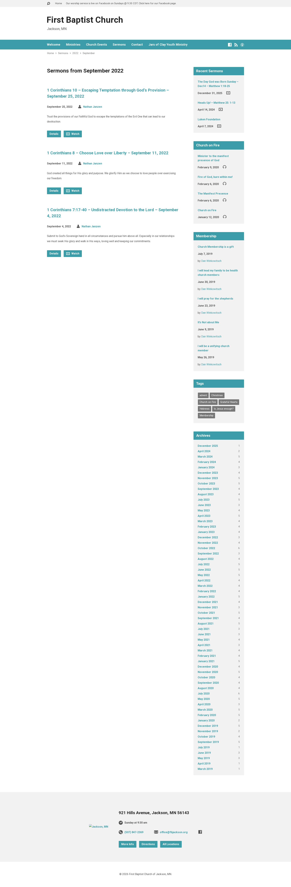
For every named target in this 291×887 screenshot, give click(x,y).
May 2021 (204, 639)
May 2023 (204, 510)
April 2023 (204, 515)
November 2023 (208, 478)
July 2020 (203, 693)
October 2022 (206, 548)
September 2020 (208, 682)
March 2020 (205, 709)
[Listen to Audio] (224, 166)
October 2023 (206, 483)
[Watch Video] (228, 93)
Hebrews (204, 408)
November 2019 (208, 731)
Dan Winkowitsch (211, 261)
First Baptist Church (85, 20)
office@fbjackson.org (174, 832)
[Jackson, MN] (98, 826)
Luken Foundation (209, 119)
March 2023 (205, 521)
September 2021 (208, 618)
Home (58, 3)
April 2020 (204, 704)
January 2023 (206, 532)
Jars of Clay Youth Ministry (168, 44)
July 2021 (203, 629)
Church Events (96, 44)
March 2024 (205, 456)
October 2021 (206, 612)
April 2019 (204, 763)
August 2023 (206, 494)
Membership (206, 415)
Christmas (217, 395)
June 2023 (204, 505)
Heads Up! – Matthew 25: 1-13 (216, 102)
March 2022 (205, 585)
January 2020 (206, 720)
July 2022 (203, 564)
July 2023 (203, 499)
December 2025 (208, 445)
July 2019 (203, 747)
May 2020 (204, 699)
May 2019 (204, 758)
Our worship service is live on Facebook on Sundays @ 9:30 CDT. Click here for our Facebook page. (121, 3)
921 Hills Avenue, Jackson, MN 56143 (154, 812)
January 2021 (206, 661)
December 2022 (208, 537)
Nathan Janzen (92, 106)
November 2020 (208, 672)
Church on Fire (207, 210)
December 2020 (208, 666)
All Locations (171, 844)
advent (203, 395)
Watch (75, 133)
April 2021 (204, 645)
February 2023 (207, 526)
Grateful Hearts (228, 402)
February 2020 (207, 715)
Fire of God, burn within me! (215, 177)
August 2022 (206, 559)
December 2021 (208, 602)
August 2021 (206, 623)
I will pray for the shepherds (215, 298)
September (89, 53)
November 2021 (208, 607)
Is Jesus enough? (224, 408)
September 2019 (208, 742)
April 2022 (204, 580)
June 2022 (204, 569)
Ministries (73, 44)
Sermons (119, 44)
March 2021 (205, 650)
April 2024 (204, 451)
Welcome (53, 44)
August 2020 (206, 688)
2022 (75, 53)
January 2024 (206, 467)
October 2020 (206, 677)
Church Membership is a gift (216, 246)
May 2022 (204, 575)
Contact (137, 44)
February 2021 (207, 655)
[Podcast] (242, 44)
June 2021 (204, 634)
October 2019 (206, 736)
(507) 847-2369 (133, 832)
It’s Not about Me (208, 322)
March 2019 (205, 769)
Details (54, 133)
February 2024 (207, 462)
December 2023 (208, 472)
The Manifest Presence (213, 193)
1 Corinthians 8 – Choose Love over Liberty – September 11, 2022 (107, 153)
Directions (148, 844)
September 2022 (208, 553)
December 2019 (208, 725)
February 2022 (207, 591)
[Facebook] (230, 44)
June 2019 (204, 752)
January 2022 (206, 596)
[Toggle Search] (48, 3)
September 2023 (208, 489)
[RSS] (236, 44)
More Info (127, 844)
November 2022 (208, 542)
